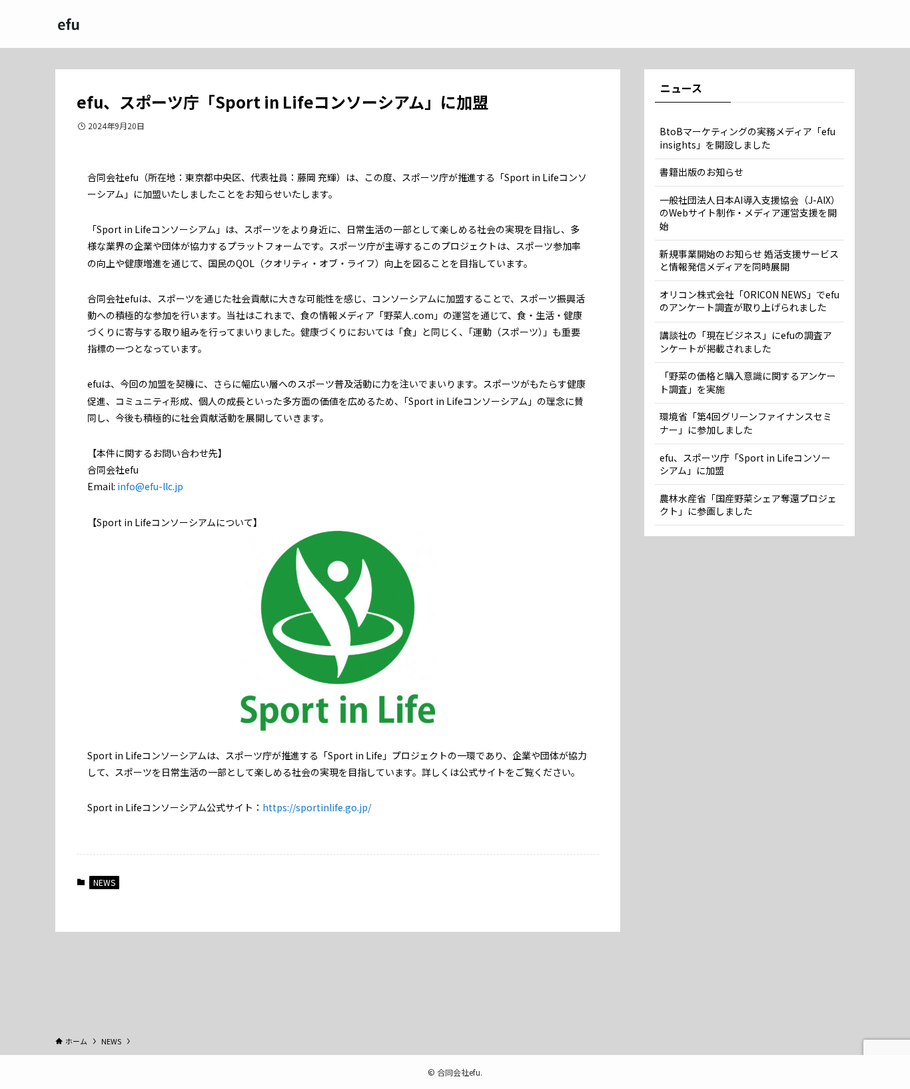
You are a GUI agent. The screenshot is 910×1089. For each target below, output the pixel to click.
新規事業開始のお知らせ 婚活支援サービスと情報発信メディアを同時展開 (749, 260)
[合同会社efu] (68, 24)
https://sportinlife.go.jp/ (316, 807)
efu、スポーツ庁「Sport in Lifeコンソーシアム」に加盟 (745, 464)
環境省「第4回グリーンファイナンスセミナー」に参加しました (746, 423)
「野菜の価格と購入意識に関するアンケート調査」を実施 (748, 382)
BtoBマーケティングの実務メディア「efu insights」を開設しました (747, 138)
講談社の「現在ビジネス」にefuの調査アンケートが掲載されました (746, 341)
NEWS (104, 882)
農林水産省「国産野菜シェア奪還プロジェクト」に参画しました (748, 505)
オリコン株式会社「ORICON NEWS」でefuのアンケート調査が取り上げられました (749, 301)
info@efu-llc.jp (150, 486)
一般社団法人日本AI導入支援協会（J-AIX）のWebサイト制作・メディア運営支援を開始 (748, 212)
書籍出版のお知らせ (701, 172)
